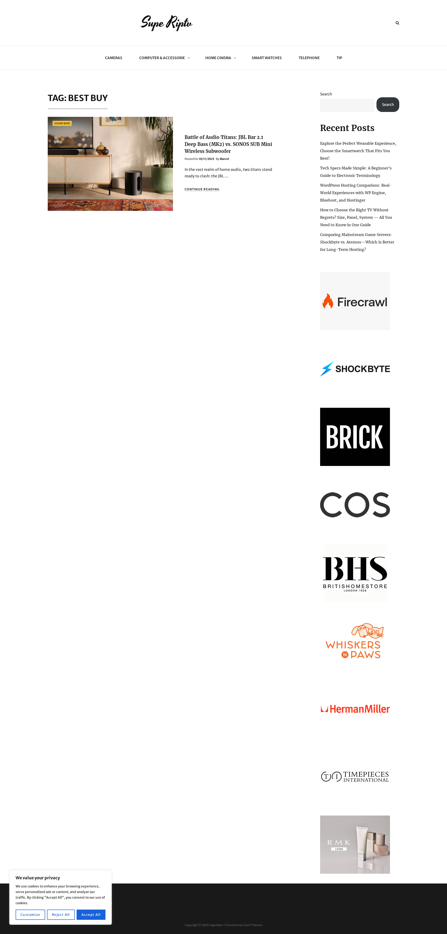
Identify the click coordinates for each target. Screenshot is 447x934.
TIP (339, 58)
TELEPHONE (309, 58)
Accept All (91, 915)
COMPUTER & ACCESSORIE (162, 58)
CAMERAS (113, 58)
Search (326, 94)
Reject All (61, 915)
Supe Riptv (166, 22)
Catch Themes (252, 925)
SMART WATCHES (267, 58)
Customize (30, 915)
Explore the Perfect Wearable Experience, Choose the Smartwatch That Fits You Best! (358, 151)
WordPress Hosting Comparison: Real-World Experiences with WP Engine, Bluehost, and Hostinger (356, 192)
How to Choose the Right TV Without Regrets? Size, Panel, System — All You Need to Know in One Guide (356, 217)
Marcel (224, 159)
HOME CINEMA (218, 58)
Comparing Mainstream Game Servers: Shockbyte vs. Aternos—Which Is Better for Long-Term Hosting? (357, 242)
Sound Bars (62, 123)
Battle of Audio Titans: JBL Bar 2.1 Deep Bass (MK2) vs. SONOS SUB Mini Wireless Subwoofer (228, 144)
